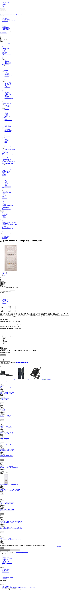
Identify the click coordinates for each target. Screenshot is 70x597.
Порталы (4, 23)
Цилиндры (4, 174)
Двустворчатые (5, 575)
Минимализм (7, 125)
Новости (3, 565)
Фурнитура (4, 576)
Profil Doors (7, 73)
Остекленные (4, 100)
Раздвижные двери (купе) (6, 103)
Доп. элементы (5, 299)
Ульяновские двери (5, 55)
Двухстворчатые (7, 106)
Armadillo (6, 178)
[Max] (3, 275)
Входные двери (5, 21)
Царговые (4, 56)
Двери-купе (4, 574)
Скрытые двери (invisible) (6, 54)
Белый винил (7, 140)
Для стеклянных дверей (6, 169)
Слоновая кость (7, 145)
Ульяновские (7, 96)
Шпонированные (5, 90)
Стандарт (6, 95)
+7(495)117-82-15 (3, 32)
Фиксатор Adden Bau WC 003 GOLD (6, 456)
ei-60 (3, 202)
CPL (3, 153)
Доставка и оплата (5, 2)
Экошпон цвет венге (8, 78)
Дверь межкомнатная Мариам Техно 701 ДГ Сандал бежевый (11, 528)
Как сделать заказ (5, 557)
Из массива (4, 571)
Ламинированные (5, 48)
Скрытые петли (7, 167)
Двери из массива (5, 64)
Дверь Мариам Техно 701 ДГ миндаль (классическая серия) (10, 522)
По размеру (4, 107)
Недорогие (4, 49)
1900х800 (6, 111)
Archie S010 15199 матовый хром (6, 427)
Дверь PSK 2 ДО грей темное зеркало (7, 510)
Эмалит (3, 57)
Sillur (5, 180)
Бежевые (6, 139)
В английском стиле (8, 120)
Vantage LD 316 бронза (4, 404)
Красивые (6, 123)
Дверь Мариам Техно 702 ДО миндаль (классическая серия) (10, 539)
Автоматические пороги (6, 168)
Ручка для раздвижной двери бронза (6, 393)
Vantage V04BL (3, 410)
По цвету (4, 137)
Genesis (6, 179)
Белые (6, 60)
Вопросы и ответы (5, 561)
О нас (3, 5)
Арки (3, 203)
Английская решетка (8, 130)
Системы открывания (6, 171)
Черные (6, 185)
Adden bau (6, 183)
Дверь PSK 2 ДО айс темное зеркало (6, 503)
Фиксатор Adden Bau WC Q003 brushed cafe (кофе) (9, 467)
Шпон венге (7, 97)
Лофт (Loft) (6, 124)
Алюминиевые (7, 129)
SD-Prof (3, 193)
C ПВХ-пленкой (5, 152)
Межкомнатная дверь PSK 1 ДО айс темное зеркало (9, 484)
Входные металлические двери (7, 577)
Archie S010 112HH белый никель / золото (7, 421)
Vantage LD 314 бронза (4, 399)
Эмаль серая (7, 61)
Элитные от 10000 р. (6, 160)
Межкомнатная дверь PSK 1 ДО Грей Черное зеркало (9, 490)
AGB (3, 173)
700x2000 (6, 113)
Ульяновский (7, 76)
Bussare (6, 181)
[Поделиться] (10, 291)
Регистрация (4, 12)
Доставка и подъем (5, 24)
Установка (4, 6)
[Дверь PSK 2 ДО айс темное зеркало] (7, 502)
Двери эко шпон (5, 70)
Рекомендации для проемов (7, 563)
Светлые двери (7, 144)
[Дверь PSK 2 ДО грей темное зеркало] (7, 509)
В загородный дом (8, 84)
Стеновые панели (5, 27)
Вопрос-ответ (4, 303)
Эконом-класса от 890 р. (6, 159)
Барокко (6, 119)
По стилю (4, 117)
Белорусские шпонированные (10, 149)
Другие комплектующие (6, 187)
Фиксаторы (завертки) (6, 172)
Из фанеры (4, 46)
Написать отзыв (3, 349)
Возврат (3, 560)
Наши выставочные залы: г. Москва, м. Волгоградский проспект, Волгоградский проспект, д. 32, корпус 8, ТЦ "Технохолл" (19, 587)
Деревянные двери (5, 44)
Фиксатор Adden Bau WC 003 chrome (6, 450)
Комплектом (7, 135)
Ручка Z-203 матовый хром (5, 461)
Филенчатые (7, 69)
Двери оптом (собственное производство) (9, 154)
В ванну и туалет (8, 82)
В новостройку (7, 87)
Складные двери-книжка (6, 156)
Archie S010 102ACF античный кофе (6, 433)
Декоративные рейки (6, 28)
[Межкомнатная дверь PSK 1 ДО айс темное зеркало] (6, 483)
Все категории (5, 18)
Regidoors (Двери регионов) (7, 192)
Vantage (6, 182)
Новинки (4, 50)
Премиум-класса (7, 93)
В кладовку (7, 86)
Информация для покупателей (5, 553)
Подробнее (59, 546)
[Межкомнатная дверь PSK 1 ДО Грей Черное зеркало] (10, 489)
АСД (3, 196)
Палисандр (6, 142)
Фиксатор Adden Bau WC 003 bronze (6, 444)
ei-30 (3, 201)
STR (3, 194)
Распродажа (4, 52)
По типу (3, 127)
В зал (5, 85)
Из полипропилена (5, 45)
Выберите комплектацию (4, 288)
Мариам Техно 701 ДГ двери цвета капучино (8, 516)
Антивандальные (8, 131)
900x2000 (6, 115)
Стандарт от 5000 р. (5, 157)
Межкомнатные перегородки (7, 25)
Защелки (3, 170)
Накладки (4, 175)
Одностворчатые (7, 105)
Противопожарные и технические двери (9, 224)
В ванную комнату (8, 83)
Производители (5, 214)
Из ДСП (3, 150)
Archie (6, 184)
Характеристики (5, 301)
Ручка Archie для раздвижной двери (6, 387)
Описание (4, 300)
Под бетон (6, 143)
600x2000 (6, 112)
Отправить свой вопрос (4, 363)
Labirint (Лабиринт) (5, 191)
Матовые (6, 102)
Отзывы (4, 302)
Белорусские (4, 147)
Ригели (3, 176)
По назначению (5, 80)
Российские (4, 151)
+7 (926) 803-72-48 (3, 33)
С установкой (4, 155)
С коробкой (4, 53)
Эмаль (3, 58)
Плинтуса (4, 26)
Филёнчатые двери (5, 158)
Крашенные (4, 47)
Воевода (3, 197)
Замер (3, 3)
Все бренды (4, 578)
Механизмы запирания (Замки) (7, 163)
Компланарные (7, 134)
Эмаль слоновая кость (8, 62)
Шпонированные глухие (9, 98)
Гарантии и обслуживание (7, 558)
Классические (7, 122)
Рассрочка (4, 562)
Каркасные (6, 133)
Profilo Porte (7, 74)
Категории (2, 567)
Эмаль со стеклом (8, 63)
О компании (4, 215)
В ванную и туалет (5, 572)
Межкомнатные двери (6, 19)
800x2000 (6, 114)
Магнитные (7, 165)
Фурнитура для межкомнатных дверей (9, 20)
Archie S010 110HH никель (5, 416)
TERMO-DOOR (5, 195)
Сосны (6, 68)
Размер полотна (3, 286)
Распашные (4, 51)
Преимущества (5, 559)
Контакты (4, 4)
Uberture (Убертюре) (8, 75)
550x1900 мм (7, 109)
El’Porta (6, 72)
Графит (6, 141)
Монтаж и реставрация (6, 29)
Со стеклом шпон (8, 94)
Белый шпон (7, 92)
